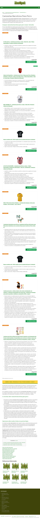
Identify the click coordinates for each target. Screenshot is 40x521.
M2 (35, 516)
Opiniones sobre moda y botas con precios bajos (12, 444)
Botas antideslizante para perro (8, 449)
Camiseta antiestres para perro (8, 451)
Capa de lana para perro (7, 458)
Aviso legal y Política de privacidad (18, 516)
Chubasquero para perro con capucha (9, 448)
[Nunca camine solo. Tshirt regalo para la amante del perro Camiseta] (20, 134)
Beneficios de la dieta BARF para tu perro (5, 494)
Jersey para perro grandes (7, 453)
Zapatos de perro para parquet (8, 457)
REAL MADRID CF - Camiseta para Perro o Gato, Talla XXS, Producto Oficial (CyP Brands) (18, 105)
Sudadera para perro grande (7, 452)
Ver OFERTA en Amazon (31, 61)
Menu (2, 7)
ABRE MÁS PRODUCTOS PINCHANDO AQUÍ (20, 382)
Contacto (26, 516)
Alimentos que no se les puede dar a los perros (5, 498)
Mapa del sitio (31, 516)
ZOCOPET (2, 516)
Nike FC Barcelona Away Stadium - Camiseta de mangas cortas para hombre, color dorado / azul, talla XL (19, 203)
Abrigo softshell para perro (7, 454)
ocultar (16, 440)
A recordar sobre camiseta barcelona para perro (12, 443)
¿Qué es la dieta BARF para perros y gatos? (5, 502)
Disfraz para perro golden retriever (9, 456)
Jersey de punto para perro (7, 447)
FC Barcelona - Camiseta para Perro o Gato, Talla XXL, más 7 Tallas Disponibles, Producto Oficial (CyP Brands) (18, 42)
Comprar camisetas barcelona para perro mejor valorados (14, 442)
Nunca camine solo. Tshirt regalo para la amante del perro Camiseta (19, 139)
